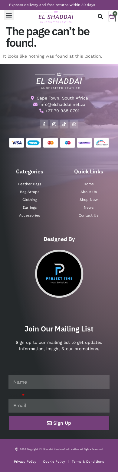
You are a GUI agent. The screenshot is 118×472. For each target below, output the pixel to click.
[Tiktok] (64, 124)
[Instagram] (54, 124)
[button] (9, 15)
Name (14, 371)
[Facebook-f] (44, 124)
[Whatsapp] (74, 124)
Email (14, 395)
